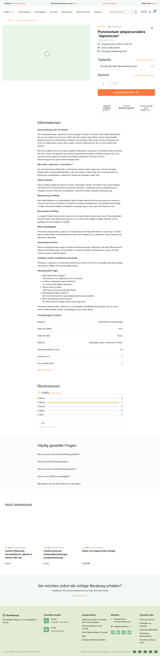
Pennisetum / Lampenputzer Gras (26, 20)
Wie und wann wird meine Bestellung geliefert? (58, 454)
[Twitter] (124, 632)
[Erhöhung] (106, 84)
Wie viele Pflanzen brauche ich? (144, 75)
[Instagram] (113, 632)
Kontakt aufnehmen (79, 596)
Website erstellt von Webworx (30, 652)
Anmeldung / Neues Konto (147, 641)
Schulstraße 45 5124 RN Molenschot (122, 620)
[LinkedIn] (129, 632)
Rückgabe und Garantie (145, 624)
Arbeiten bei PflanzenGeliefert (94, 640)
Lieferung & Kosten (147, 620)
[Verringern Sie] (100, 84)
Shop (10, 20)
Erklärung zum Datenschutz (121, 652)
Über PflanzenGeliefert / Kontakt (95, 632)
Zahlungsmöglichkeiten (149, 630)
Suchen (136, 12)
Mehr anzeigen (44, 370)
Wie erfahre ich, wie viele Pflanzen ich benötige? (59, 484)
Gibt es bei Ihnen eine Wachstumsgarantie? (57, 469)
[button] (152, 28)
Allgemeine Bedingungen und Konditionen (95, 652)
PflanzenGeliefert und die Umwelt (92, 627)
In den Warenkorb (124, 92)
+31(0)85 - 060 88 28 (59, 622)
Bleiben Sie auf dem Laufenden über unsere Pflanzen (94, 621)
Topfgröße (104, 59)
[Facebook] (118, 632)
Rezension (116, 27)
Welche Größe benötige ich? (145, 60)
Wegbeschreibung (121, 626)
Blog (84, 636)
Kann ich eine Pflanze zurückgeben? (54, 476)
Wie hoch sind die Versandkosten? (53, 462)
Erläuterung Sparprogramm (146, 634)
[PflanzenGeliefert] (8, 12)
